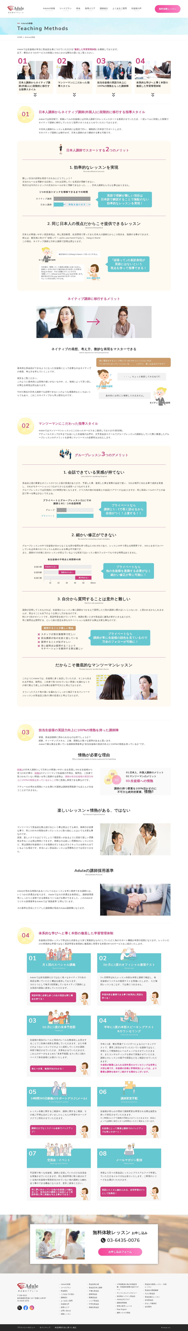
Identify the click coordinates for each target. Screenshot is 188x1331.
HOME (19, 37)
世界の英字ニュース (124, 1306)
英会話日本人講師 (95, 1287)
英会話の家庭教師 (151, 1290)
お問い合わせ (66, 1311)
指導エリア (90, 9)
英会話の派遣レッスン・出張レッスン (156, 1285)
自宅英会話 (149, 1300)
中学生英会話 (94, 1304)
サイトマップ (45, 1327)
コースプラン (65, 9)
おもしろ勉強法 (151, 1303)
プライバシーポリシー (26, 1327)
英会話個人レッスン (152, 1297)
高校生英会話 (94, 1307)
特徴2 (37, 773)
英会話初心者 (94, 1284)
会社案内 (148, 1307)
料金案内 (64, 1291)
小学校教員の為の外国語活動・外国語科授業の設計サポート (128, 1287)
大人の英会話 (150, 1293)
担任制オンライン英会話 (126, 1296)
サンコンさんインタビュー (127, 1293)
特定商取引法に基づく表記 (65, 1327)
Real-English (122, 1309)
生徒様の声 (136, 9)
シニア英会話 (94, 1301)
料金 (78, 9)
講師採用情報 (122, 1303)
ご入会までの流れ (67, 1294)
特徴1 (20, 769)
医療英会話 (93, 1297)
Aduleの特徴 (49, 9)
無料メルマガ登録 (123, 1313)
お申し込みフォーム (120, 1252)
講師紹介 (104, 9)
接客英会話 (93, 1294)
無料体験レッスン (167, 9)
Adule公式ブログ (123, 1299)
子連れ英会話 (94, 1291)
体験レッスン (66, 1314)
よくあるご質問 (120, 9)
